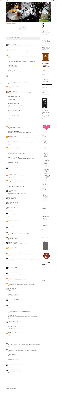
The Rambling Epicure (15, 31)
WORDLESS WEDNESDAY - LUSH (46, 163)
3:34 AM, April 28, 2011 (13, 152)
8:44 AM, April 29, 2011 (16, 294)
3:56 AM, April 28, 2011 (15, 162)
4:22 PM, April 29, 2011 (13, 326)
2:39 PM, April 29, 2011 (13, 315)
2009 (43, 185)
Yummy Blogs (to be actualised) (45, 225)
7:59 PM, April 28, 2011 (18, 237)
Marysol (9, 190)
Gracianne (9, 321)
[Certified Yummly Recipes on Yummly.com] (46, 121)
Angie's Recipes (10, 242)
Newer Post (7, 386)
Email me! (44, 38)
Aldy (9, 167)
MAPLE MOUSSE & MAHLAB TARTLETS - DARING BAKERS (46, 153)
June (44, 148)
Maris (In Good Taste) (11, 110)
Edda (9, 304)
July (44, 147)
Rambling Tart (10, 157)
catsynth (9, 54)
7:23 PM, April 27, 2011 (13, 49)
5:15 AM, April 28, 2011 (13, 167)
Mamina (9, 91)
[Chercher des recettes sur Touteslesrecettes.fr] (45, 237)
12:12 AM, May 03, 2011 (16, 359)
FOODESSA (10, 212)
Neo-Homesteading (10, 349)
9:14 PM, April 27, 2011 (14, 70)
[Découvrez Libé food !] (42, 118)
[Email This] (15, 37)
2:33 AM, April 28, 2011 (19, 141)
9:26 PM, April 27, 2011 (16, 75)
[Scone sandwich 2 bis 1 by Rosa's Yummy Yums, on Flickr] (23, 28)
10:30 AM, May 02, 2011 (13, 337)
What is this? (45, 249)
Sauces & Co (44, 199)
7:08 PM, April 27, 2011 (15, 44)
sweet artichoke (10, 294)
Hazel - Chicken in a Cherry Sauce (13, 364)
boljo (9, 152)
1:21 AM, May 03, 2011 (21, 364)
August (45, 146)
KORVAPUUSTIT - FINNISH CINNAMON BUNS (47, 178)
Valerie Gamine (10, 86)
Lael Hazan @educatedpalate (12, 141)
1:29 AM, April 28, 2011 (13, 126)
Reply (9, 52)
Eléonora (9, 70)
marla (9, 310)
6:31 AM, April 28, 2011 (14, 174)
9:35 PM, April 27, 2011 (16, 86)
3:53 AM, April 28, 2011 (16, 157)
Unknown (9, 247)
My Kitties (44, 218)
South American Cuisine (46, 205)
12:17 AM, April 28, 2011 (18, 110)
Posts (44, 70)
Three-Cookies (10, 44)
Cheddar (16, 38)
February (45, 181)
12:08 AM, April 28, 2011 (15, 103)
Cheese (18, 38)
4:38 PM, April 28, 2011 (16, 207)
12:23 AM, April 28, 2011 (15, 115)
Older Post (38, 386)
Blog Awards (44, 210)
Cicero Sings (10, 226)
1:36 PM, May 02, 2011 (15, 343)
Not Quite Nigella (10, 179)
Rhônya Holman (10, 96)
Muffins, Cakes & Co (45, 197)
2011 (43, 140)
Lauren (9, 80)
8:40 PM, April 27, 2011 (15, 65)
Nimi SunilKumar (10, 207)
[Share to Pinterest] (18, 37)
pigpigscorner (10, 299)
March (45, 180)
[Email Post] (36, 38)
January (45, 183)
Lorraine (9, 120)
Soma (9, 315)
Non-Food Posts (45, 219)
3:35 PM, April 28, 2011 (13, 197)
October (45, 143)
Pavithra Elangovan (11, 146)
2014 (43, 136)
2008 (43, 187)
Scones (27, 38)
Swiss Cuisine (44, 206)
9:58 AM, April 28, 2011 (16, 179)
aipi (8, 288)
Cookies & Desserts (45, 196)
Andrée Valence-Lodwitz (11, 220)
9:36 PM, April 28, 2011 (20, 252)
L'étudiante (9, 60)
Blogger (32, 394)
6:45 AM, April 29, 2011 (14, 283)
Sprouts (29, 38)
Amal (9, 354)
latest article (28, 31)
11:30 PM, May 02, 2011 (13, 354)
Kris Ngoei (9, 185)
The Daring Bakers (45, 200)
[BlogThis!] (16, 37)
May (44, 149)
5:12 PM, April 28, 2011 (15, 212)
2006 (43, 189)
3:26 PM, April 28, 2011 (14, 190)
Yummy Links (44, 227)
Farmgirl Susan (10, 359)
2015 (43, 135)
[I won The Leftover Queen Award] (46, 275)
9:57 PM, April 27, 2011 (14, 91)
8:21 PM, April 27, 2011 (15, 60)
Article (12, 38)
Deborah (9, 267)
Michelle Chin (10, 136)
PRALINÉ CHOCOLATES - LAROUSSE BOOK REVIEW (46, 160)
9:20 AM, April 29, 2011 (15, 299)
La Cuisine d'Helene (11, 332)
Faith (9, 197)
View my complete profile (45, 34)
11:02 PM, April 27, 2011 (16, 96)
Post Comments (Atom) (13, 388)
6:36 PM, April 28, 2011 (15, 226)
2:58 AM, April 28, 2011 (17, 146)
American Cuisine (45, 201)
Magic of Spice (10, 272)
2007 (43, 188)
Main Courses (44, 195)
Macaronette (10, 103)
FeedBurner (47, 81)
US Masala (9, 290)
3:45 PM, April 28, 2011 (15, 202)
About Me (44, 209)
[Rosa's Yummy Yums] (42, 88)
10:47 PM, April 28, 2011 (14, 267)
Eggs (19, 38)
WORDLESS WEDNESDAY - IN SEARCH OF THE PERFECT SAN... (46, 156)
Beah (9, 326)
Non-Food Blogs (45, 224)
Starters (44, 194)
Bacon (14, 38)
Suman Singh (10, 65)
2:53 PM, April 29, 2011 (14, 321)
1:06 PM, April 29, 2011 (13, 304)
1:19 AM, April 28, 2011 (14, 120)
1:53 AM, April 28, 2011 (15, 136)
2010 (43, 184)
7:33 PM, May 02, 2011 (17, 349)
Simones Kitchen (10, 75)
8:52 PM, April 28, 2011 (14, 247)
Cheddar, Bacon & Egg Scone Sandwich (16, 32)
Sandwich (25, 38)
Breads (44, 198)
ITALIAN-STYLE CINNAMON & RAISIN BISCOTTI (46, 166)
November (45, 142)
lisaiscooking (10, 115)
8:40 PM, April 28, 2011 (16, 242)
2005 (43, 190)
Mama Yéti (9, 343)
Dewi (9, 126)
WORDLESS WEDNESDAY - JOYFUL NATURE (46, 169)
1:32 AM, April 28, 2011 (15, 131)
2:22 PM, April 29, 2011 (13, 310)
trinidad (9, 174)
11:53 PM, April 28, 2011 (16, 272)
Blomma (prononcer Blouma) (12, 252)
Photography (22, 38)
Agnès (9, 49)
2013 (43, 137)
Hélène (9, 337)
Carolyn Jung (10, 131)
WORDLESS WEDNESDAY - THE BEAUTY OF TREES (47, 175)
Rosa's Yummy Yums (46, 27)
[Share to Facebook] (17, 37)
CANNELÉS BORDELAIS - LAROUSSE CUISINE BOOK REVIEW (46, 172)
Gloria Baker (10, 202)
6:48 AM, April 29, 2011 (13, 288)
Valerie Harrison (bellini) (11, 237)
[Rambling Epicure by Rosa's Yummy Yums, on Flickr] (23, 27)
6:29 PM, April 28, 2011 (18, 220)
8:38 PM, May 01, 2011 (17, 332)
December (45, 141)
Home (23, 386)
